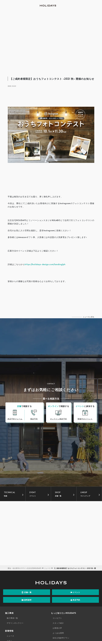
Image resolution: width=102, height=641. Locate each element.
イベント (76, 592)
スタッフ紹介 (58, 623)
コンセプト (57, 618)
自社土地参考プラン (61, 638)
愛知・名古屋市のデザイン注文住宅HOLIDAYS (24, 568)
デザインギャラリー (15, 623)
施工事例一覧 (12, 618)
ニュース (47, 568)
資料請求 (28, 600)
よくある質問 (58, 633)
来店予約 (76, 600)
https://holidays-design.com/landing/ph (45, 264)
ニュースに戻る (88, 317)
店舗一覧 (28, 592)
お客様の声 (57, 628)
